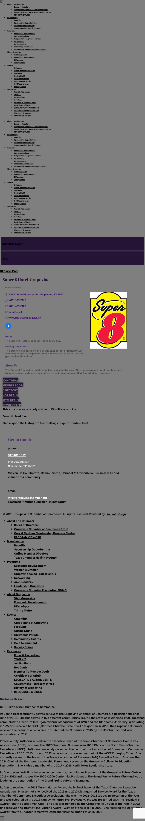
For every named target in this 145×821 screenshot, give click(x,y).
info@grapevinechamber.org (27, 497)
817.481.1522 (17, 455)
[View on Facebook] (8, 328)
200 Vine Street (18, 462)
